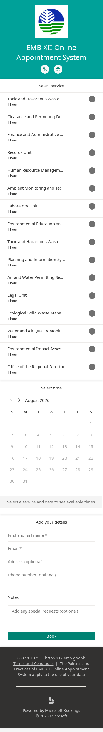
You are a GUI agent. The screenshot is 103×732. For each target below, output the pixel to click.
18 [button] (38, 458)
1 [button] (91, 423)
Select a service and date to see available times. (51, 502)
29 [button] (90, 469)
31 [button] (25, 481)
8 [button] (91, 435)
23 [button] (12, 469)
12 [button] (51, 446)
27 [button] (64, 469)
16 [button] (12, 458)
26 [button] (51, 469)
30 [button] (12, 481)
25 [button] (38, 469)
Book (51, 636)
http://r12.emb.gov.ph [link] (65, 658)
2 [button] (12, 435)
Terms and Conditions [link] (33, 663)
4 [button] (38, 435)
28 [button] (77, 469)
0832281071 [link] (28, 658)
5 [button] (51, 435)
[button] (11, 400)
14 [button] (77, 446)
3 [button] (25, 435)
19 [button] (51, 458)
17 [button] (25, 458)
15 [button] (90, 446)
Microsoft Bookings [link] (62, 710)
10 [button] (25, 446)
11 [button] (38, 446)
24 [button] (25, 469)
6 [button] (64, 435)
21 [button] (77, 458)
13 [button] (64, 446)
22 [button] (90, 458)
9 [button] (12, 446)
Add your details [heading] (51, 522)
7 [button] (77, 435)
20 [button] (64, 458)
